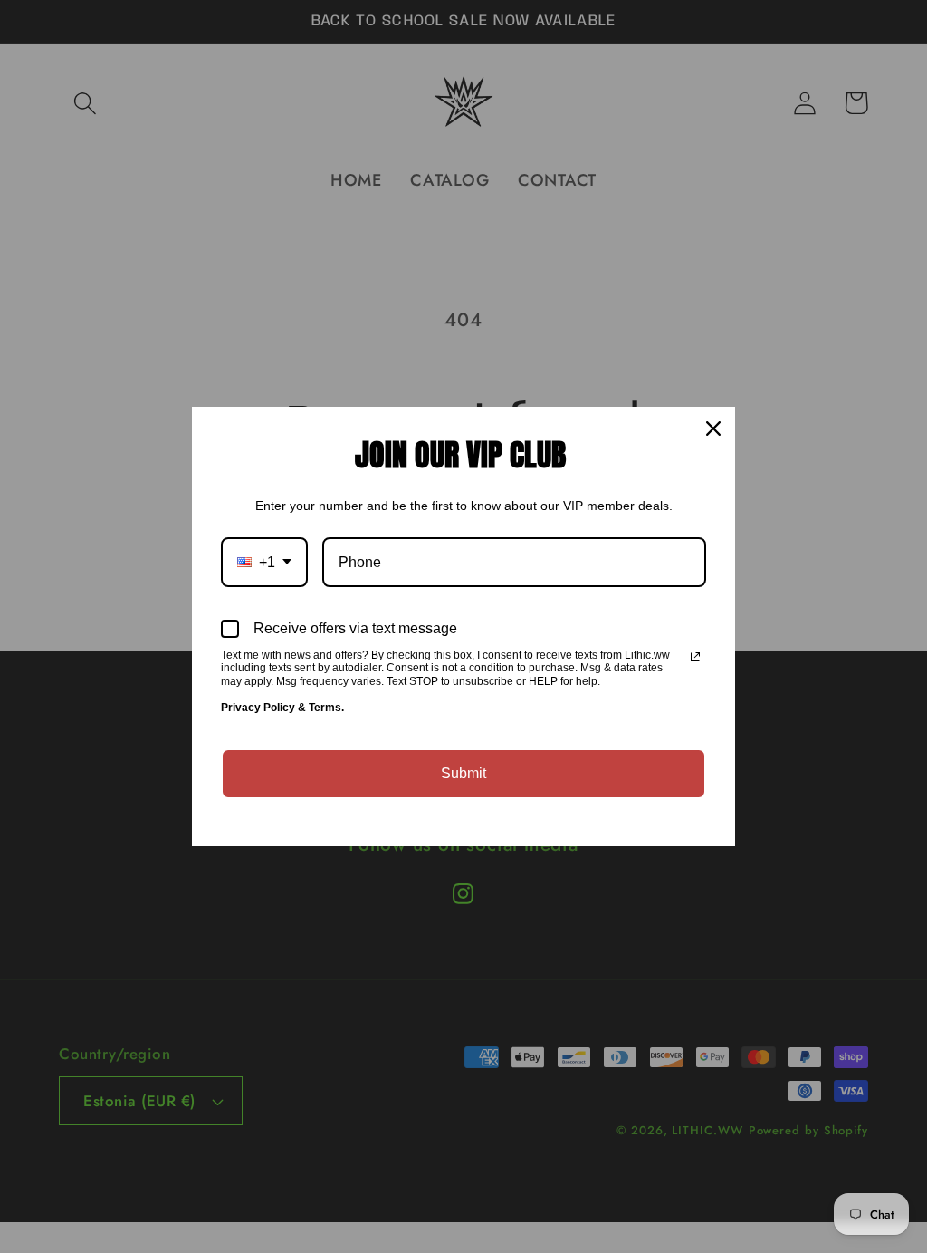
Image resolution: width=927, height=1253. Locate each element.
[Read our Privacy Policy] (695, 657)
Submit (463, 773)
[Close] (713, 428)
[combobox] (264, 562)
